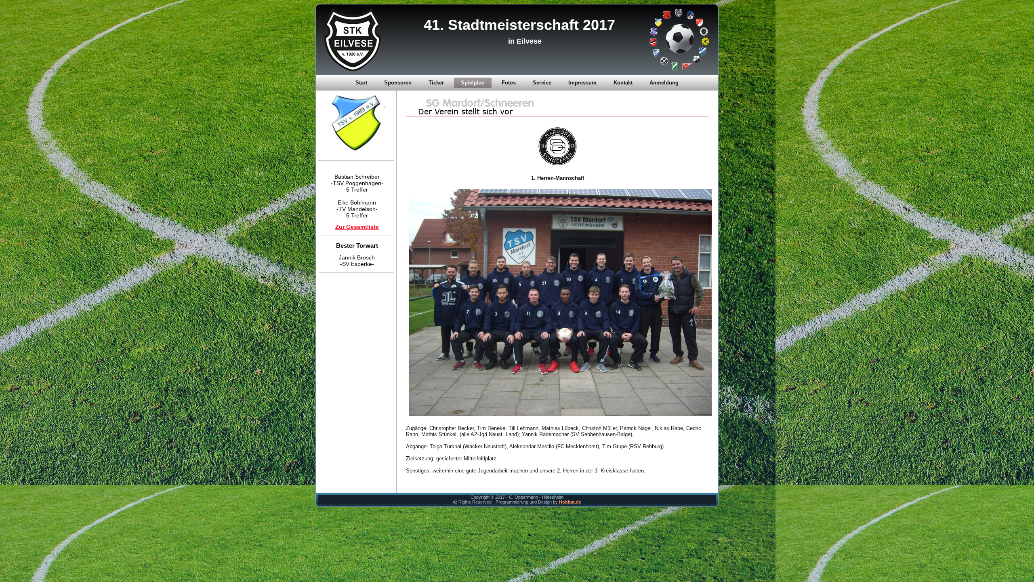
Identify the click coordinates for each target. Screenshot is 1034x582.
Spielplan (473, 83)
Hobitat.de (570, 502)
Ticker (436, 83)
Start (361, 83)
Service (542, 83)
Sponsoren (398, 83)
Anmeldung (664, 83)
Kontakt (623, 83)
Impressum (582, 83)
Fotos (509, 83)
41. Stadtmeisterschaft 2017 (519, 25)
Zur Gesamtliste (357, 214)
